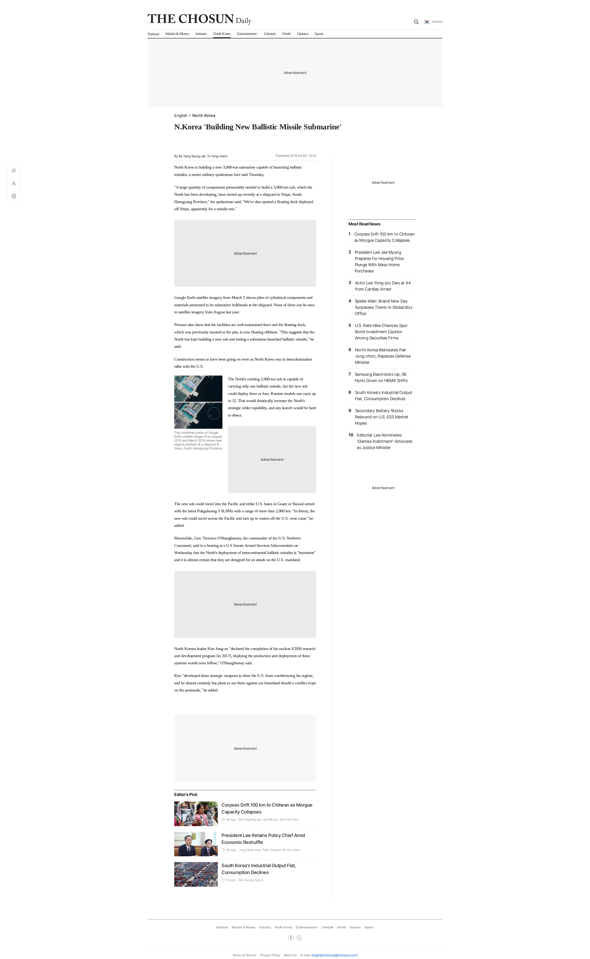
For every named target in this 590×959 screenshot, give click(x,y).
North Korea (203, 115)
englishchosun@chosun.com (334, 955)
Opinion (355, 927)
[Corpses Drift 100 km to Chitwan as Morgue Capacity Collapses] (196, 814)
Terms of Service (244, 955)
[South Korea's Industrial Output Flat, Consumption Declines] (196, 874)
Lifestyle (327, 927)
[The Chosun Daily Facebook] (292, 938)
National (222, 927)
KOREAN (437, 21)
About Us (290, 955)
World (341, 927)
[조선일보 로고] (199, 19)
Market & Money (244, 927)
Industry (265, 927)
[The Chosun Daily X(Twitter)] (299, 938)
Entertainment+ (307, 927)
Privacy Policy (270, 955)
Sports (369, 927)
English (181, 115)
